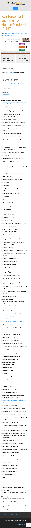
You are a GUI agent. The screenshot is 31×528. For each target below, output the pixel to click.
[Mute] (20, 52)
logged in (11, 72)
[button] (15, 46)
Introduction (6, 94)
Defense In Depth (7, 462)
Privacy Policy (6, 514)
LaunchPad (22, 524)
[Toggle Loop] (23, 52)
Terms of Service (15, 514)
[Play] (3, 52)
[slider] (12, 52)
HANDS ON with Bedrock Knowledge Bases (14, 321)
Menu (15, 8)
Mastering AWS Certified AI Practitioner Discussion (14, 83)
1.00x (25, 52)
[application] (15, 46)
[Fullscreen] (27, 52)
